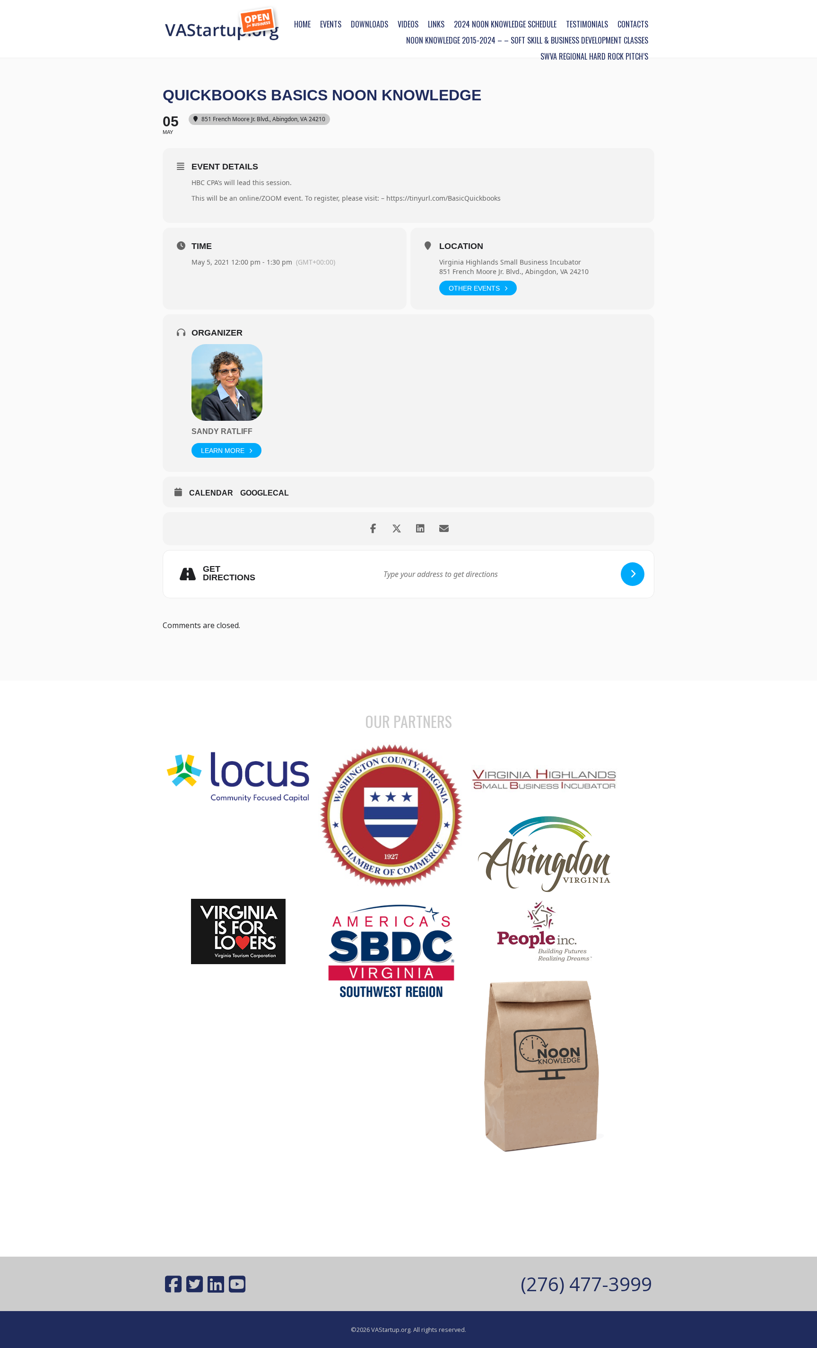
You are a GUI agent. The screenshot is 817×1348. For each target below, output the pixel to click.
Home (302, 24)
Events (330, 24)
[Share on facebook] (373, 529)
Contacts (632, 24)
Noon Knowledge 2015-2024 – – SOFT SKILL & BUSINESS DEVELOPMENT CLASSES (527, 40)
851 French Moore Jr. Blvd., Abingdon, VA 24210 (514, 271)
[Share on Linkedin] (420, 529)
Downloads (369, 24)
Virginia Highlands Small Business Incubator (510, 261)
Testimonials (587, 24)
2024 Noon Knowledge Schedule (505, 24)
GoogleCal (264, 493)
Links (436, 24)
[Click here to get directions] (632, 574)
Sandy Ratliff (221, 431)
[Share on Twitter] (396, 529)
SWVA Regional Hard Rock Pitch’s (594, 56)
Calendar (211, 493)
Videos (408, 24)
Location (461, 246)
